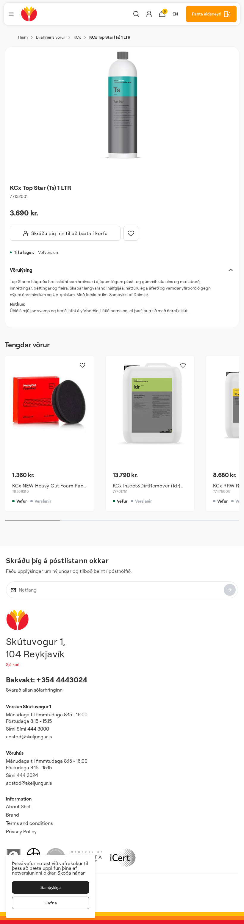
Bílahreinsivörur (50, 37)
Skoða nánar (71, 873)
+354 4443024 (61, 679)
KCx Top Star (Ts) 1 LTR (109, 37)
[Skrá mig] (230, 590)
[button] (11, 14)
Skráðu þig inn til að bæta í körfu (69, 233)
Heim (23, 37)
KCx (77, 37)
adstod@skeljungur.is (29, 736)
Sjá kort (13, 664)
